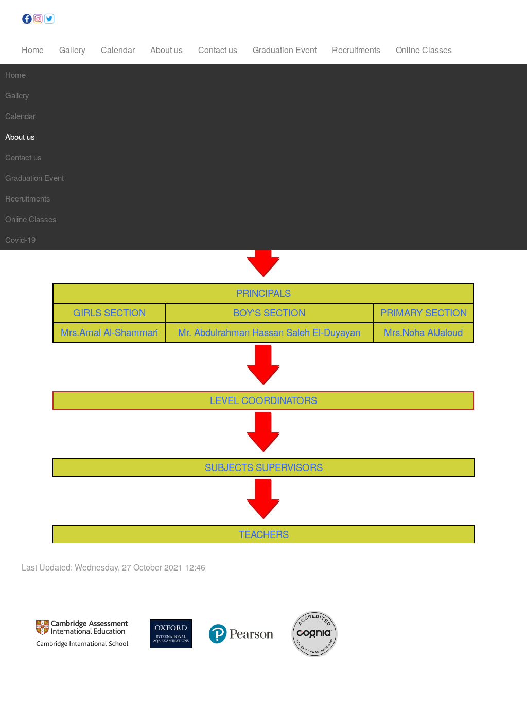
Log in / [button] (465, 18)
